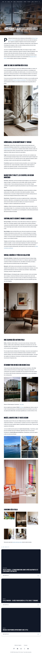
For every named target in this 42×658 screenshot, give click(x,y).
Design (8, 1)
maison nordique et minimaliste (19, 80)
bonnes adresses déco (17, 542)
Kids (11, 1)
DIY (5, 1)
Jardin (33, 1)
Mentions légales (18, 645)
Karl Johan (21, 407)
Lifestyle (25, 1)
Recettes (28, 1)
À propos (25, 645)
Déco (3, 1)
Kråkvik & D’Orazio (8, 148)
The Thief (22, 404)
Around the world (21, 25)
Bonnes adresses (19, 1)
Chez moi (36, 1)
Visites (14, 1)
